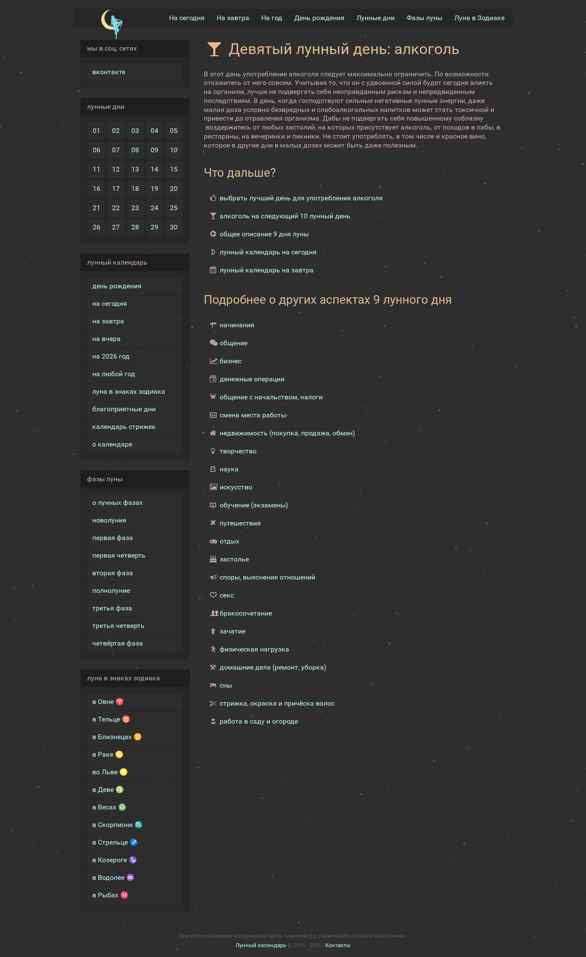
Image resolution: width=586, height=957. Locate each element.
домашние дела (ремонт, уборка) (273, 667)
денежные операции (252, 379)
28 (135, 227)
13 (135, 169)
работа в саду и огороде (259, 721)
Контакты (337, 945)
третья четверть (118, 626)
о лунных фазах (117, 502)
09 (154, 150)
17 (116, 188)
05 (174, 131)
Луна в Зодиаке (479, 18)
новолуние (109, 520)
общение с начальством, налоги (271, 397)
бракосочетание (246, 613)
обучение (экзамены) (254, 505)
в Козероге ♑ (114, 860)
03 (135, 131)
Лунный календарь (261, 945)
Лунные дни (375, 18)
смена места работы (253, 415)
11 (96, 169)
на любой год (113, 374)
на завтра (108, 321)
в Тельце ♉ (111, 719)
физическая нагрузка (254, 649)
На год (271, 18)
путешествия (240, 523)
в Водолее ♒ (113, 877)
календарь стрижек (124, 427)
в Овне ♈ (108, 701)
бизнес (231, 361)
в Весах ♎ (109, 807)
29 (154, 227)
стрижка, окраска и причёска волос (277, 703)
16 (96, 188)
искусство (236, 487)
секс (227, 595)
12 (116, 169)
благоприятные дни (124, 409)
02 (116, 131)
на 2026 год (111, 356)
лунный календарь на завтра (267, 270)
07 (116, 150)
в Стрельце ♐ (115, 842)
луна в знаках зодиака (128, 391)
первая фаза (112, 538)
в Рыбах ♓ (110, 895)
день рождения (117, 286)
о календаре (112, 444)
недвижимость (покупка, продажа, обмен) (287, 433)
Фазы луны (424, 18)
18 (135, 188)
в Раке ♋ (108, 754)
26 (96, 227)
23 (135, 208)
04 (154, 131)
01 (96, 131)
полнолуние (111, 590)
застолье (234, 559)
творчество (238, 451)
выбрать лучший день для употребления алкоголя (301, 198)
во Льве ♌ (110, 772)
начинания (237, 325)
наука (229, 469)
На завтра (233, 18)
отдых (229, 541)
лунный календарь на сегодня (268, 252)
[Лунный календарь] (111, 24)
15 (174, 169)
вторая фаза (112, 573)
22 (116, 208)
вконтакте (108, 72)
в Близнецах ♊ (117, 737)
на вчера (106, 339)
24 (154, 208)
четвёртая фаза (117, 643)
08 (135, 150)
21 (96, 208)
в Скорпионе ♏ (117, 825)
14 (154, 169)
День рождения (319, 18)
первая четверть (118, 555)
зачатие (232, 631)
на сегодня (109, 303)
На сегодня (187, 18)
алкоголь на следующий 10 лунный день (285, 216)
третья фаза (112, 608)
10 (174, 150)
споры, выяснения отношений (267, 577)
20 (174, 188)
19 (154, 188)
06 (96, 150)
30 (174, 227)
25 (174, 208)
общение (234, 343)
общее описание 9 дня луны (264, 234)
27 (116, 227)
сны (226, 685)
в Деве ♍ (108, 789)
